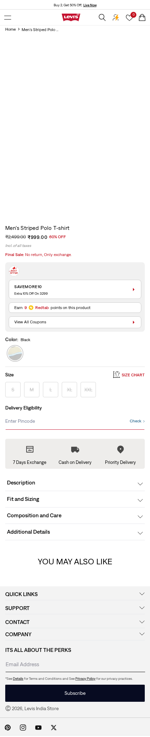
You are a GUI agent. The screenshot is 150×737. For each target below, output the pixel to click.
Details (18, 678)
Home (10, 29)
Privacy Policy (85, 678)
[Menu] (7, 17)
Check (135, 421)
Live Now (90, 5)
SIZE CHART (133, 375)
